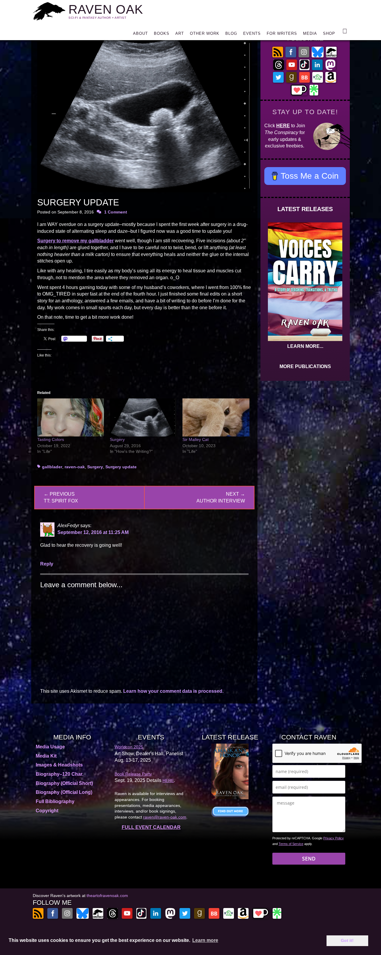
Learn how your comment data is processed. (173, 691)
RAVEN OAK (105, 9)
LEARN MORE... (305, 346)
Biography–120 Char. (59, 774)
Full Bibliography (55, 801)
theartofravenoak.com (107, 895)
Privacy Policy (333, 838)
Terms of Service (291, 844)
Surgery (117, 439)
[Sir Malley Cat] (215, 417)
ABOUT (140, 33)
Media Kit (46, 755)
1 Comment (115, 212)
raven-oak (75, 466)
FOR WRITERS (282, 33)
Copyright (47, 810)
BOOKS (161, 33)
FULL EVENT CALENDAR (151, 827)
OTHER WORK (204, 33)
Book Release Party (133, 774)
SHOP (329, 33)
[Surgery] (143, 417)
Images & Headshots (59, 764)
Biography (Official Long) (64, 792)
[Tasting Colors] (70, 417)
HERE (283, 125)
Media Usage (50, 746)
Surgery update (121, 466)
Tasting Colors (50, 439)
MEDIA (310, 33)
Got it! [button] (347, 940)
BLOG (231, 33)
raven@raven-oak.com (164, 817)
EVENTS (252, 33)
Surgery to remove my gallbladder (75, 240)
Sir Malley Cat (195, 439)
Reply (46, 563)
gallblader (52, 466)
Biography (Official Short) (64, 783)
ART (179, 33)
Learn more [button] (205, 940)
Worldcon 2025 (129, 746)
